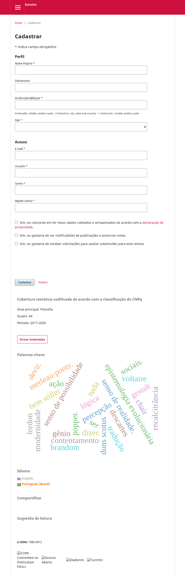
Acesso (43, 282)
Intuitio (31, 4)
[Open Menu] (17, 7)
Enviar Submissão (32, 339)
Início (18, 23)
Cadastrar (24, 282)
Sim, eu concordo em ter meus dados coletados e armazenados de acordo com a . (89, 224)
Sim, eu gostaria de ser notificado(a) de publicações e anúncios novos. (72, 235)
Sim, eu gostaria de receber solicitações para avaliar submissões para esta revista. (82, 244)
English (27, 478)
